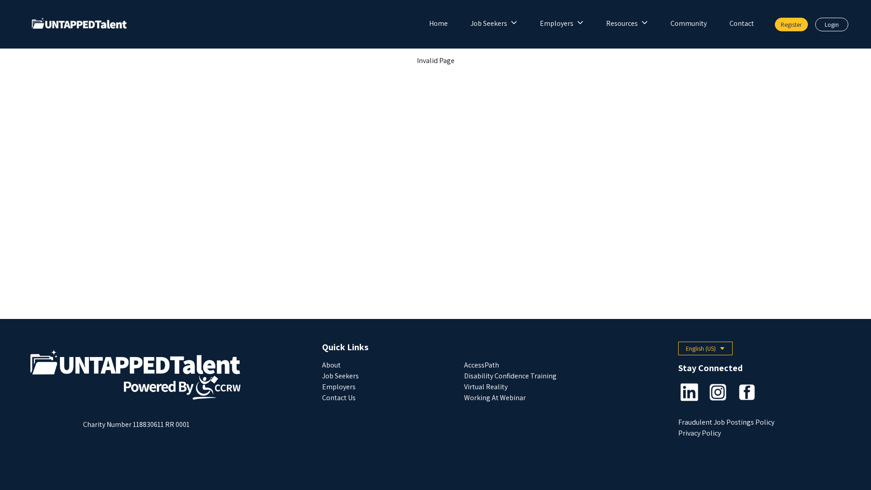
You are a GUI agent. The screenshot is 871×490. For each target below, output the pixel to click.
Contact (741, 23)
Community (688, 23)
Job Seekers (488, 23)
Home (438, 23)
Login (832, 24)
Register (791, 24)
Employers (556, 23)
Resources (622, 23)
